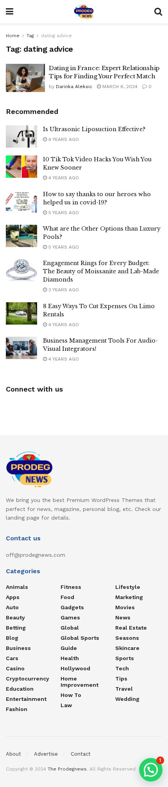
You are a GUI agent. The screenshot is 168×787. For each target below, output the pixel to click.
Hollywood (75, 668)
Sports (124, 658)
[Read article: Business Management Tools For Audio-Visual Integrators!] (21, 348)
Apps (13, 597)
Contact (81, 754)
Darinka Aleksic (74, 86)
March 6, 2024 (119, 86)
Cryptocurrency (27, 678)
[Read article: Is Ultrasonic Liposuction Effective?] (21, 136)
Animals (17, 587)
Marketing (129, 597)
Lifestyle (127, 587)
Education (20, 689)
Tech (122, 668)
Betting (16, 628)
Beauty (15, 617)
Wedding (127, 699)
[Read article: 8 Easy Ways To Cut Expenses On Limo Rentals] (21, 313)
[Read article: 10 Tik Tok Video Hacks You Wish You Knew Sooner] (21, 166)
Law (66, 705)
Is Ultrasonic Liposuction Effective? (94, 129)
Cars (12, 658)
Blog (12, 638)
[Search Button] (158, 11)
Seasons (127, 638)
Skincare (127, 648)
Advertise (46, 754)
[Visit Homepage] (84, 12)
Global (70, 628)
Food (67, 597)
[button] (151, 770)
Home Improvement (79, 681)
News (122, 617)
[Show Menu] (9, 11)
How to (71, 695)
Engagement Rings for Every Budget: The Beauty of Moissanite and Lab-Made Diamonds (101, 271)
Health (70, 658)
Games (70, 617)
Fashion (16, 709)
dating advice (56, 35)
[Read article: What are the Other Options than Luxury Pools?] (21, 236)
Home (13, 35)
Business (18, 648)
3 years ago (63, 289)
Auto (12, 607)
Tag (30, 35)
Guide (69, 648)
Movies (125, 607)
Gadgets (72, 607)
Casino (15, 668)
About (13, 754)
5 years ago (63, 212)
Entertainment (26, 699)
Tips (121, 678)
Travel (124, 689)
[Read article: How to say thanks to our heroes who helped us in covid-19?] (21, 201)
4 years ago (63, 139)
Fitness (71, 587)
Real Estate (131, 628)
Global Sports (80, 638)
